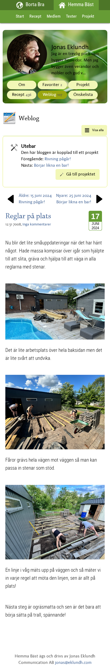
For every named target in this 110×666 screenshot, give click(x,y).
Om (21, 85)
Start (20, 16)
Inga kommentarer (36, 224)
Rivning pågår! (58, 159)
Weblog (52, 95)
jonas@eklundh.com (73, 663)
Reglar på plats (28, 215)
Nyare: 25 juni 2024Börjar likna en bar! (73, 199)
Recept (35, 16)
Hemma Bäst (81, 4)
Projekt (88, 16)
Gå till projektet (80, 174)
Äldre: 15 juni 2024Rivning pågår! (35, 199)
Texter (71, 16)
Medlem (54, 16)
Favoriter (52, 85)
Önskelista (83, 95)
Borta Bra (35, 4)
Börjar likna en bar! (51, 165)
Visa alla (98, 130)
